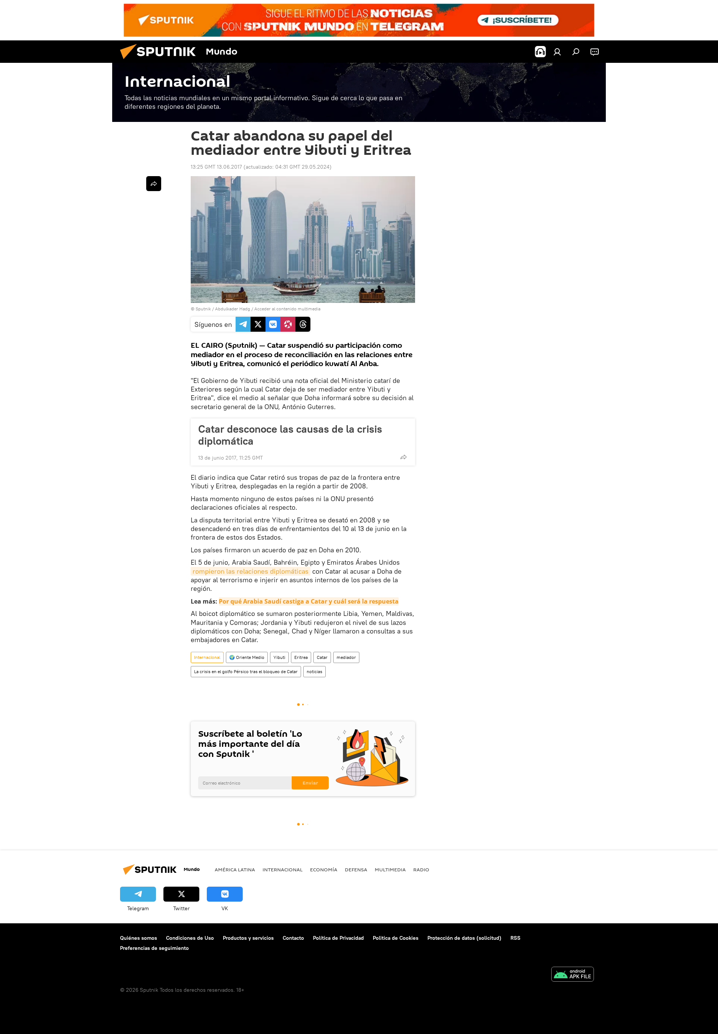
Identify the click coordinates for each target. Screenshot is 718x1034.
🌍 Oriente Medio (246, 657)
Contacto (293, 938)
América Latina (235, 869)
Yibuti (279, 657)
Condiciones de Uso (190, 938)
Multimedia (390, 869)
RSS (515, 938)
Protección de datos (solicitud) (464, 938)
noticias (314, 671)
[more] (403, 457)
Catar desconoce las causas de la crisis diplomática (290, 435)
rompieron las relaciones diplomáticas (251, 571)
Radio (421, 869)
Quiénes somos (138, 938)
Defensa (356, 869)
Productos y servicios (248, 938)
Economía (323, 869)
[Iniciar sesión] (557, 51)
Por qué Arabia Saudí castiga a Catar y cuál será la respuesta (309, 601)
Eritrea (301, 657)
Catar (322, 657)
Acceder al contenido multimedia (287, 309)
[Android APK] (572, 975)
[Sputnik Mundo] (161, 61)
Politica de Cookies (395, 938)
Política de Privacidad (338, 938)
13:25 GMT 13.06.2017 (216, 166)
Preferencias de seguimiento (154, 948)
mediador (346, 657)
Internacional (207, 657)
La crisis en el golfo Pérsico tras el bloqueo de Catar (246, 671)
